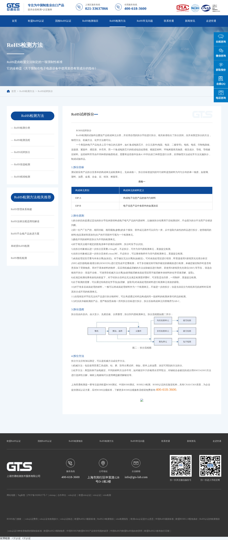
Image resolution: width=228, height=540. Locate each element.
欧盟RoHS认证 (14, 441)
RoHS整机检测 (19, 258)
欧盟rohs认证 (85, 495)
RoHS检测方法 (26, 91)
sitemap (52, 495)
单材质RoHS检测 (20, 245)
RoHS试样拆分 (45, 91)
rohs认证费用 (31, 519)
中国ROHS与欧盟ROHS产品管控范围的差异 (87, 531)
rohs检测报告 (122, 519)
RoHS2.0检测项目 (105, 519)
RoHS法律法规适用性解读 (25, 221)
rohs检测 (107, 495)
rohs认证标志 (66, 519)
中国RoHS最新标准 (165, 519)
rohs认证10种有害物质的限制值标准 (25, 531)
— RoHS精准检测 (20, 176)
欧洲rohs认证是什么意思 (142, 519)
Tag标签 (21, 495)
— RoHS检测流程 (20, 140)
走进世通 (217, 441)
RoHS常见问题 (137, 441)
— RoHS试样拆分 (20, 152)
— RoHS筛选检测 (20, 164)
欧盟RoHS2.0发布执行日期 (156, 531)
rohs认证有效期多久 (49, 519)
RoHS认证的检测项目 (210, 519)
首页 (14, 20)
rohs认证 (72, 495)
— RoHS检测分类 (20, 127)
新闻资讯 (191, 441)
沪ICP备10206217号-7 (37, 495)
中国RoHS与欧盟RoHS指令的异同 (126, 531)
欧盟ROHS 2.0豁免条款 (187, 519)
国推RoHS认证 (45, 441)
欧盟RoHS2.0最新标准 (84, 519)
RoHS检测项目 (76, 441)
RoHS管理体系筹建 (21, 209)
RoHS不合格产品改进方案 (25, 233)
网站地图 (11, 495)
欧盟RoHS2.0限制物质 (54, 531)
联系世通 (169, 20)
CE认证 (16, 538)
